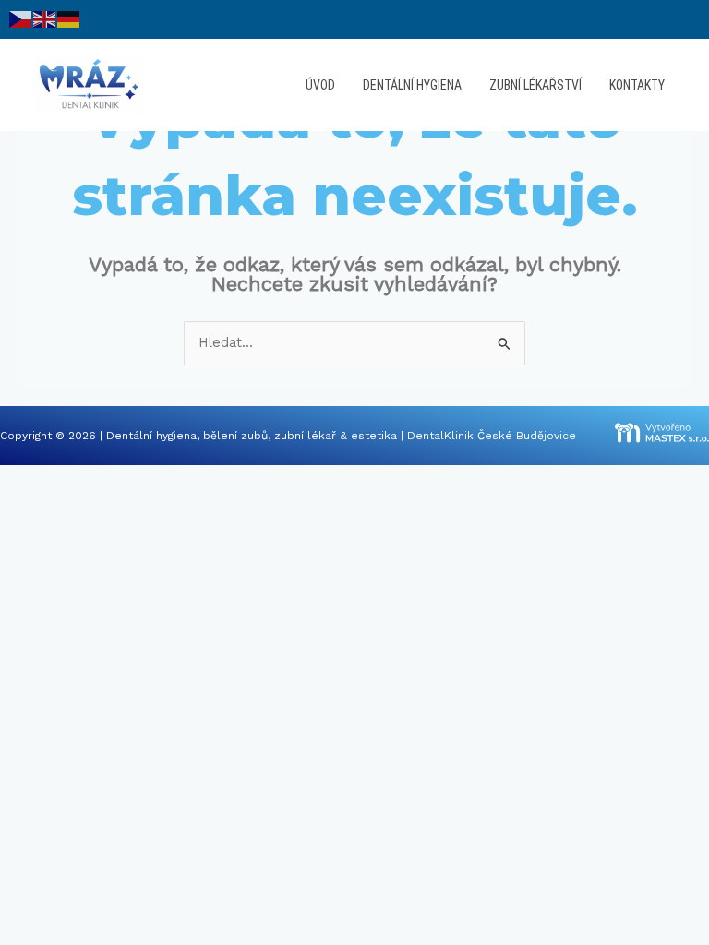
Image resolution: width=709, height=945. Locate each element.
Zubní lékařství (535, 85)
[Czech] (21, 18)
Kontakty (637, 85)
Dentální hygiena (412, 85)
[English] (45, 18)
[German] (69, 18)
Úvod (320, 85)
